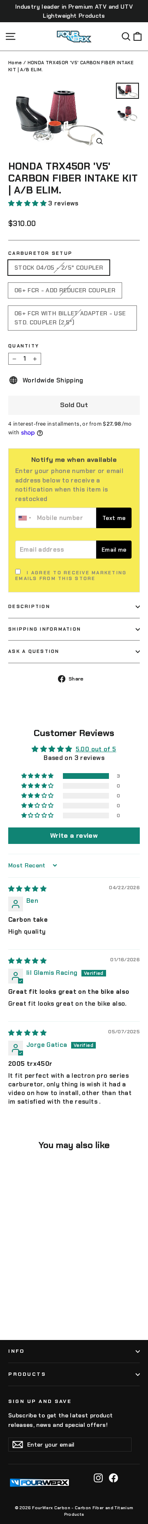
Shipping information (44, 629)
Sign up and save (40, 1401)
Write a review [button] (74, 835)
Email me (114, 549)
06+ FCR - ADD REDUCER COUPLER (65, 290)
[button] (28, 203)
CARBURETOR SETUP (40, 253)
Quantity (23, 346)
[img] (27, 889)
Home (15, 62)
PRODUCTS (27, 1374)
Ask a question (34, 651)
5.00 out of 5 (96, 749)
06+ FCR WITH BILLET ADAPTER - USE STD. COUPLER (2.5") (70, 318)
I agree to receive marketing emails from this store (71, 575)
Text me (113, 518)
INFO (16, 1351)
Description (29, 606)
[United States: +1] (25, 518)
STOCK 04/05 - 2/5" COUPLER (58, 267)
